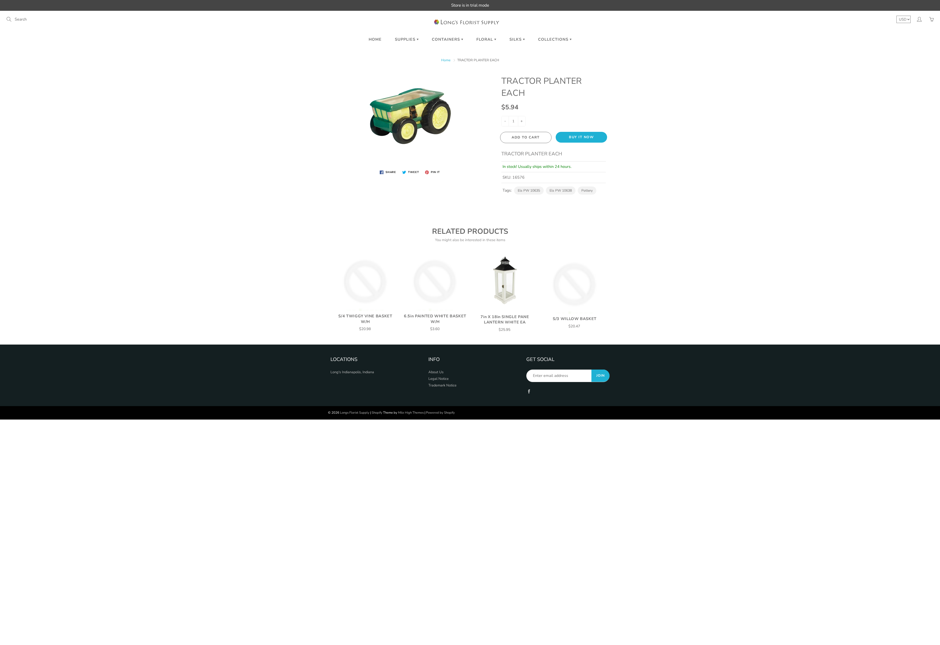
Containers (446, 39)
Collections (554, 39)
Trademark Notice (442, 385)
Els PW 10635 (529, 190)
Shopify (377, 412)
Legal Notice (438, 378)
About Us (436, 372)
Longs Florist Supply (354, 412)
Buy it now (581, 137)
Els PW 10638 (561, 190)
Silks (516, 39)
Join (600, 375)
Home (375, 39)
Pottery (587, 190)
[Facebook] (529, 391)
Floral (485, 39)
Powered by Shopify (440, 412)
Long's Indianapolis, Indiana (352, 372)
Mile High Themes (411, 412)
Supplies (406, 39)
